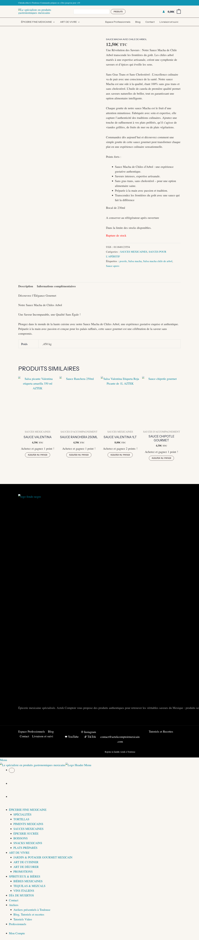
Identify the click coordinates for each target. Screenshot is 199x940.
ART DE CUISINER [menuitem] (25, 862)
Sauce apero (112, 266)
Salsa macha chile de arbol (157, 261)
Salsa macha (135, 261)
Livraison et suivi (168, 21)
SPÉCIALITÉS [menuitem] (22, 814)
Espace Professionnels (117, 21)
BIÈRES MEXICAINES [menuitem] (28, 881)
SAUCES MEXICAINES (133, 251)
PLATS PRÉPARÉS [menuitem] (25, 848)
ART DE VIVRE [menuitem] (19, 852)
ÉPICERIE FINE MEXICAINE (36, 21)
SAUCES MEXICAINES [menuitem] (28, 829)
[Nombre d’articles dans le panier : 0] (12, 770)
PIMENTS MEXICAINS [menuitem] (28, 824)
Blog (138, 21)
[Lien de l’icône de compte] (164, 12)
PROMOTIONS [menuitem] (23, 871)
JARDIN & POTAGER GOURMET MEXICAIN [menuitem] (42, 857)
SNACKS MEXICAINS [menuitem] (27, 843)
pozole (123, 261)
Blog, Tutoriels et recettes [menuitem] (28, 914)
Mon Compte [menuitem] (17, 933)
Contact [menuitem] (13, 900)
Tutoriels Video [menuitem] (22, 919)
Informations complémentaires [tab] (56, 286)
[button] (53, 21)
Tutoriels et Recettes (161, 731)
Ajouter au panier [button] (37, 455)
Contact (150, 21)
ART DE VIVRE (68, 21)
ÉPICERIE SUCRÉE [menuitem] (25, 833)
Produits (118, 12)
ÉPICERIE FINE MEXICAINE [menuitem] (27, 810)
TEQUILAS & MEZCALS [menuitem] (29, 886)
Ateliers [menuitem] (13, 905)
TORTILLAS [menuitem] (21, 819)
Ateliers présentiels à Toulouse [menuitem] (31, 910)
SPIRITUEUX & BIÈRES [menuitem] (24, 876)
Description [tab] (25, 286)
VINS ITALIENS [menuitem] (23, 891)
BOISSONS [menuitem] (20, 838)
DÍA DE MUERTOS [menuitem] (21, 895)
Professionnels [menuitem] (17, 924)
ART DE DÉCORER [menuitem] (26, 867)
